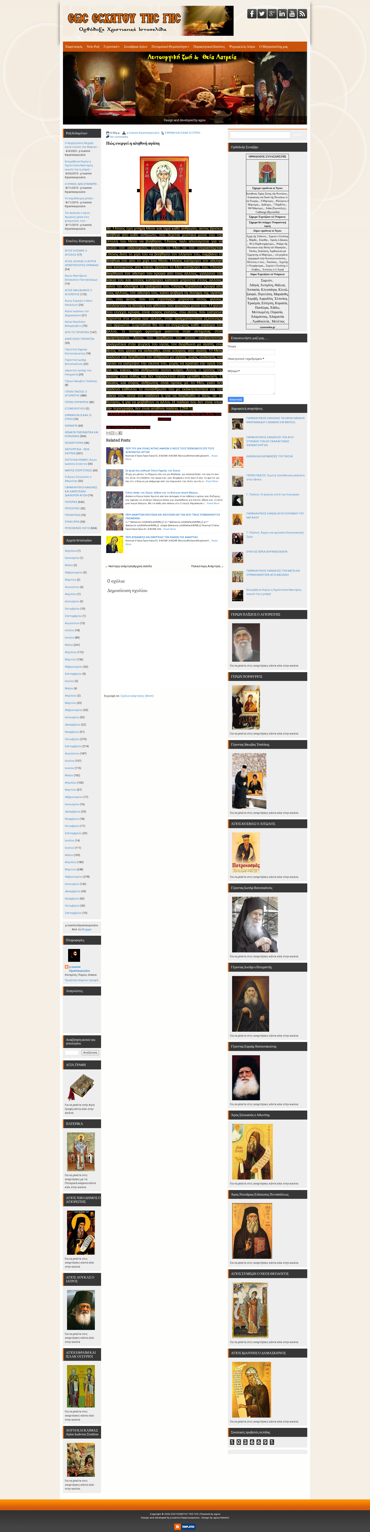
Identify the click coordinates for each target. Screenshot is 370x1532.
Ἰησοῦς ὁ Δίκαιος (279, 239)
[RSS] (302, 14)
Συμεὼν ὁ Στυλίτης (278, 236)
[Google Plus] (272, 14)
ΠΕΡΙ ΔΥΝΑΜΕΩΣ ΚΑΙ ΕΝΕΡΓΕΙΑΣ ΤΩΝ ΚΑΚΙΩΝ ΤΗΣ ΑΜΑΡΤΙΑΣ (161, 537)
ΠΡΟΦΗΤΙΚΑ (72, 515)
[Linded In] (282, 14)
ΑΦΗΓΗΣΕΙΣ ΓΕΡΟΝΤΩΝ (79, 338)
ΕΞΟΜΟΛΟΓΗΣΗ (75, 408)
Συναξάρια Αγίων (135, 47)
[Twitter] (262, 14)
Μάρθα (253, 239)
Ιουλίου (69, 630)
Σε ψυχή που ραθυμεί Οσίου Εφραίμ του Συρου (152, 470)
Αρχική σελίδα (142, 566)
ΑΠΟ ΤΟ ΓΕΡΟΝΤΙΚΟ (77, 332)
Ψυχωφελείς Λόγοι (242, 47)
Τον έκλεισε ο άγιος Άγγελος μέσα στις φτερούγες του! (77, 216)
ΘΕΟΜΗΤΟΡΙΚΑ (74, 442)
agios (217, 1514)
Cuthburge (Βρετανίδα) (267, 212)
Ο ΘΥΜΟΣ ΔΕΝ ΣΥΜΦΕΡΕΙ (81, 184)
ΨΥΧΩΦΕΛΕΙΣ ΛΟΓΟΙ (77, 528)
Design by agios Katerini (215, 1517)
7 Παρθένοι (279, 204)
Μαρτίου (70, 579)
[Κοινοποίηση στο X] (116, 433)
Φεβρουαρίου (74, 572)
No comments (119, 136)
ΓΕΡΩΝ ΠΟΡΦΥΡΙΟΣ (77, 402)
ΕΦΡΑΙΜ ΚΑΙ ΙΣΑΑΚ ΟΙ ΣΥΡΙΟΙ (182, 132)
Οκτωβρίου (72, 608)
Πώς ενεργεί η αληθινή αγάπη (133, 143)
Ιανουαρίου (72, 557)
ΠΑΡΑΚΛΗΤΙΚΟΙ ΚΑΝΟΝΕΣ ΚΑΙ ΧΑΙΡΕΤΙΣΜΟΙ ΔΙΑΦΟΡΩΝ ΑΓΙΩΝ (81, 491)
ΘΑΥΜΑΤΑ (71, 425)
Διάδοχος (266, 204)
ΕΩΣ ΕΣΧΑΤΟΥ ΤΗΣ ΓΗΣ (184, 1514)
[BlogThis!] (112, 433)
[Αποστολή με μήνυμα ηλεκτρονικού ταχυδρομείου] (108, 433)
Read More (212, 481)
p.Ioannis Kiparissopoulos (143, 132)
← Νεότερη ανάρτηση (119, 566)
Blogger (86, 929)
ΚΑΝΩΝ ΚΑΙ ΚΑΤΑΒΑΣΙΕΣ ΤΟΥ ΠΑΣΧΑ (269, 456)
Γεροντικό (111, 47)
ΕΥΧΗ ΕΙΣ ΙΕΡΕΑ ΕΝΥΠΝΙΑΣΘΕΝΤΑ (267, 551)
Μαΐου (69, 565)
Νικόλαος (272, 262)
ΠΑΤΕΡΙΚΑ (71, 502)
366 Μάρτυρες (256, 208)
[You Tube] (292, 14)
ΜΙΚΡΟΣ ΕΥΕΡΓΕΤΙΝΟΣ (78, 470)
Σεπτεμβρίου (73, 616)
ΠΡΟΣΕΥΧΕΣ (72, 508)
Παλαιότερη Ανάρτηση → (207, 566)
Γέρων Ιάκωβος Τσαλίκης (81, 381)
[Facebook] (252, 14)
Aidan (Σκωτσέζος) (275, 208)
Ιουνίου (69, 637)
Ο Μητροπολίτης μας (273, 47)
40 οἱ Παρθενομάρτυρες (262, 243)
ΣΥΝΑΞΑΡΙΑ (72, 521)
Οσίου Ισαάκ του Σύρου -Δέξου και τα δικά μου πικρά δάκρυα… (162, 492)
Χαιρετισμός (73, 47)
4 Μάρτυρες (267, 200)
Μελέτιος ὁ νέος (255, 262)
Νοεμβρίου (72, 731)
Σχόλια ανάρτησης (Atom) (137, 695)
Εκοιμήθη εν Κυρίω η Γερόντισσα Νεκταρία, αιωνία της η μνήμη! (79, 165)
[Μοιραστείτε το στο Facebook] (120, 433)
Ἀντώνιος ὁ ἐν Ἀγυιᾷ (273, 269)
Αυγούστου (72, 587)
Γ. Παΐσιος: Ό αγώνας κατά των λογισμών (272, 494)
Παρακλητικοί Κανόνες (209, 47)
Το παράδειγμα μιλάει (79, 198)
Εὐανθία (263, 239)
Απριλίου (71, 550)
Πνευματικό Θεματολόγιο (169, 47)
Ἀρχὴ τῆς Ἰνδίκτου (257, 236)
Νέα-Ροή (93, 47)
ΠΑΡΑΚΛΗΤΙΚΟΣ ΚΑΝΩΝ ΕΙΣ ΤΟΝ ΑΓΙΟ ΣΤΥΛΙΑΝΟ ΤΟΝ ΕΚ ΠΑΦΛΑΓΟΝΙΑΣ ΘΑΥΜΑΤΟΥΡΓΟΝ (270, 441)
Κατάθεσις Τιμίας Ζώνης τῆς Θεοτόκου (266, 193)
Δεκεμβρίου (73, 724)
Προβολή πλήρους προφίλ (81, 980)
